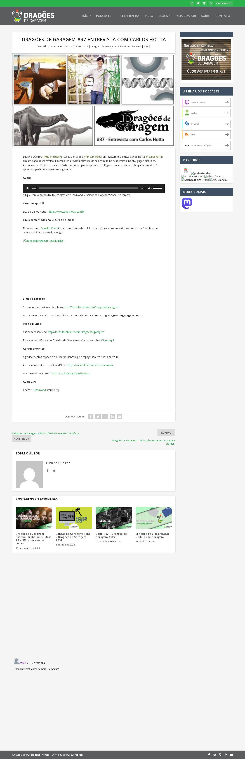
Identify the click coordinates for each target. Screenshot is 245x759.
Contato (223, 16)
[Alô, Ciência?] (218, 180)
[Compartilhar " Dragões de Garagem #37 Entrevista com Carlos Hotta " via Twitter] (98, 416)
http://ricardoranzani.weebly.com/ (70, 373)
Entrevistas (123, 46)
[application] (94, 188)
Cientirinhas (130, 16)
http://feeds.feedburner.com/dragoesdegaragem (76, 332)
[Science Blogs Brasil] (195, 180)
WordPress (77, 754)
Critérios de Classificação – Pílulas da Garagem (153, 535)
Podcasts (103, 16)
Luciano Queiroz (62, 46)
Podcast (136, 46)
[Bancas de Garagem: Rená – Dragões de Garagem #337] (74, 518)
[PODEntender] (200, 173)
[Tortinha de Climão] (186, 173)
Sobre (205, 16)
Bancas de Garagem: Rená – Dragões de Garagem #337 (73, 537)
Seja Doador (186, 16)
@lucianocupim (52, 156)
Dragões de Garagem (103, 46)
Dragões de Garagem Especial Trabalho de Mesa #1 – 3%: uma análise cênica (34, 538)
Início (86, 16)
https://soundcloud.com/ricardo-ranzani (90, 365)
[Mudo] (150, 188)
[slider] (158, 188)
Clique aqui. (107, 340)
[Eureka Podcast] (193, 176)
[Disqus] (93, 608)
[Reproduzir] (27, 188)
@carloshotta (154, 156)
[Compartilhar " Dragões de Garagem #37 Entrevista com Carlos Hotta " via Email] (119, 416)
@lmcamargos (92, 156)
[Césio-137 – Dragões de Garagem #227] (114, 518)
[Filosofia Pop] (213, 176)
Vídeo (149, 16)
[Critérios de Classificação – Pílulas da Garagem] (154, 518)
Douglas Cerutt (49, 228)
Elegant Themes (40, 754)
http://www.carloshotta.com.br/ (67, 211)
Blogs (163, 16)
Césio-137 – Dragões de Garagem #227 (111, 535)
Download (40, 390)
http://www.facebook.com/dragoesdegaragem (91, 307)
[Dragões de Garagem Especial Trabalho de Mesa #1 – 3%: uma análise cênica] (34, 518)
